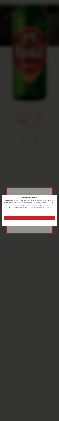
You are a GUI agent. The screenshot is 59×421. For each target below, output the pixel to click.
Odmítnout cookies (29, 213)
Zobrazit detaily (29, 223)
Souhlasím (29, 218)
